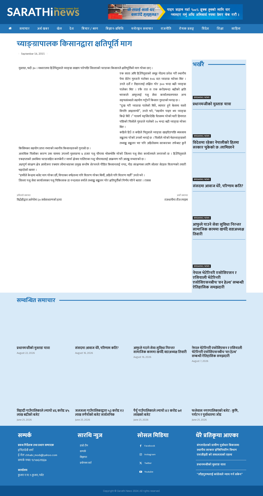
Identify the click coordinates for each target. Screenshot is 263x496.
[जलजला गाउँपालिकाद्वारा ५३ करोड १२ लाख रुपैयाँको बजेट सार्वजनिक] (102, 388)
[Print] (233, 54)
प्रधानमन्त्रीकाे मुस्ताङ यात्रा (212, 104)
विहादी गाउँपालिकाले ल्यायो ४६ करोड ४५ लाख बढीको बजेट (43, 413)
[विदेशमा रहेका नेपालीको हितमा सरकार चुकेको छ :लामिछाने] (219, 124)
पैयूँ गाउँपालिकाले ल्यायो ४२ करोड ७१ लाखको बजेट (157, 413)
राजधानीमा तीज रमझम (176, 199)
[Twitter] (206, 54)
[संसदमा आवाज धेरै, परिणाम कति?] (219, 168)
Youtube (148, 472)
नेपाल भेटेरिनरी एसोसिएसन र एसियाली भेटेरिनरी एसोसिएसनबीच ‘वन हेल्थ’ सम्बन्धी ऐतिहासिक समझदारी (218, 280)
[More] (242, 54)
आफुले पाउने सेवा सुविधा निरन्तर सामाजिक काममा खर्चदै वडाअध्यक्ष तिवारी (218, 229)
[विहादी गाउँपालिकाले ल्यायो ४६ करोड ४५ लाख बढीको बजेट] (44, 388)
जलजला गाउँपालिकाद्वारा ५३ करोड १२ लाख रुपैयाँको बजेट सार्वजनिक (99, 413)
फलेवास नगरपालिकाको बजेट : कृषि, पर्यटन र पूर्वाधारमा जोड (215, 413)
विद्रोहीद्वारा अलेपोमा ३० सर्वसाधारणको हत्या (39, 199)
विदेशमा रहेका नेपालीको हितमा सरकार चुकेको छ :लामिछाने (216, 145)
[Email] (224, 54)
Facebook (149, 446)
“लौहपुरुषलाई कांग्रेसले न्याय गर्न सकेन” (220, 474)
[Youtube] (140, 472)
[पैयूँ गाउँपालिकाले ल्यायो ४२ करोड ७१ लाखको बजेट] (160, 388)
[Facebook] (198, 54)
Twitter (148, 463)
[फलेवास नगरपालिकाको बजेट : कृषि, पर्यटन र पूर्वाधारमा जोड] (219, 388)
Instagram (150, 455)
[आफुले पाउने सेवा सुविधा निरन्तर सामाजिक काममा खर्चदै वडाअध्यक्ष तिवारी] (219, 206)
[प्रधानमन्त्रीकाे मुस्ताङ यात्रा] (219, 86)
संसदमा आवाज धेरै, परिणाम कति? (218, 186)
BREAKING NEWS (202, 97)
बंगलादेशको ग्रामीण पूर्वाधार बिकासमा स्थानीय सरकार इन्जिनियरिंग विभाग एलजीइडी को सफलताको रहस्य (218, 450)
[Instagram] (140, 454)
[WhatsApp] (215, 54)
